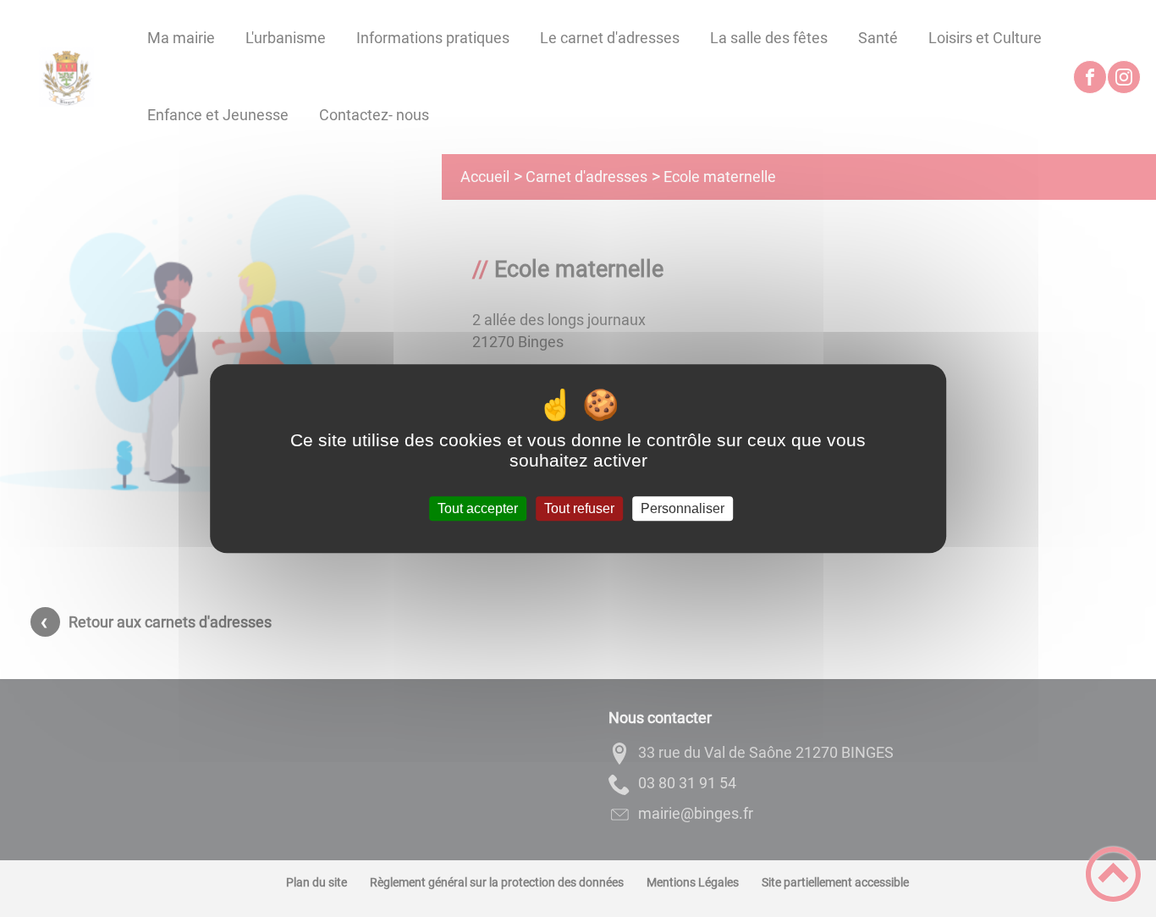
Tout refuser (579, 508)
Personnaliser (682, 508)
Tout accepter (478, 508)
